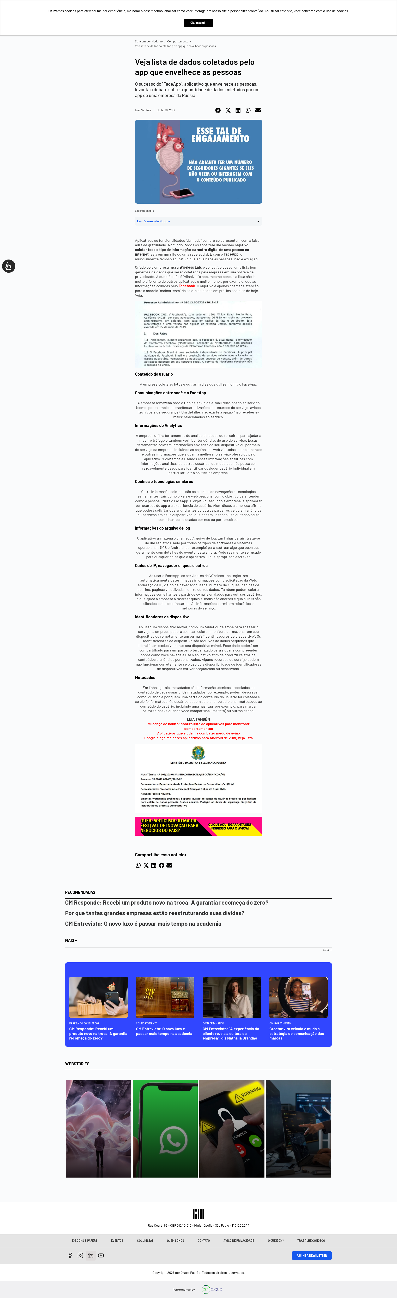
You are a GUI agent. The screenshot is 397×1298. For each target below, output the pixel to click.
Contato (204, 1240)
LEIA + (327, 950)
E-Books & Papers (84, 1240)
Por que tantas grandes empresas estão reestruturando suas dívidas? (155, 912)
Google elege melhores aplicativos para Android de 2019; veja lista (198, 738)
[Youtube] (101, 1256)
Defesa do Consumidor (84, 1023)
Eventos (117, 1240)
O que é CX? (276, 1240)
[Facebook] (70, 1256)
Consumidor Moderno (149, 41)
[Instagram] (80, 1256)
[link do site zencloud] (212, 1289)
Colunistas (145, 1240)
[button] (218, 110)
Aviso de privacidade (239, 1240)
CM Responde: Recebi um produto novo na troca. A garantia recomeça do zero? (167, 902)
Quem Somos (175, 1240)
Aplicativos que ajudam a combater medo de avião (198, 733)
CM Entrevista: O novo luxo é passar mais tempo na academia (143, 923)
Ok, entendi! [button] (198, 22)
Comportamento (177, 41)
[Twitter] (91, 1256)
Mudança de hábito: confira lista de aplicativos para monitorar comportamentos (199, 726)
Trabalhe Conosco (311, 1240)
